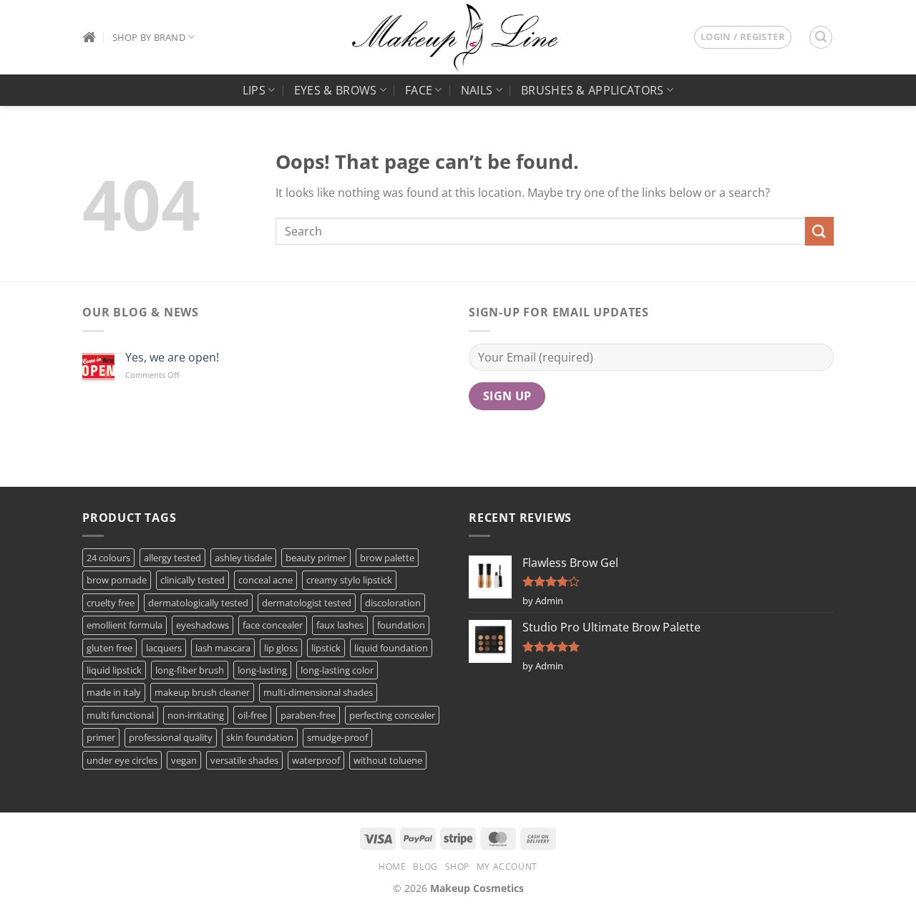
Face (418, 90)
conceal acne (265, 579)
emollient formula (124, 625)
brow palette (387, 557)
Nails (477, 90)
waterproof (316, 760)
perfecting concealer (392, 715)
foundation (401, 625)
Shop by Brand (148, 37)
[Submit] (819, 231)
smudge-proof (337, 737)
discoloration (393, 602)
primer (101, 737)
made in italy (114, 692)
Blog (425, 866)
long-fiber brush (189, 670)
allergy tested (172, 557)
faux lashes (340, 625)
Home (392, 866)
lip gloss (281, 647)
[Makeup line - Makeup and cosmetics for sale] (455, 37)
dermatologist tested (306, 602)
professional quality (171, 737)
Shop (457, 866)
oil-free (252, 715)
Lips (254, 90)
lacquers (164, 647)
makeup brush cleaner (202, 692)
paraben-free (308, 715)
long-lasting (262, 670)
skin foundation (259, 737)
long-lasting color (337, 670)
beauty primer (316, 557)
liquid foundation (391, 647)
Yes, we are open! (172, 357)
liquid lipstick (114, 670)
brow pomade (117, 579)
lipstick (326, 647)
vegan (184, 760)
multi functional (120, 715)
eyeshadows (202, 625)
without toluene (388, 760)
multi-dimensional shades (318, 692)
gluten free (109, 647)
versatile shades (244, 760)
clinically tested (192, 579)
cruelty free (111, 602)
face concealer (273, 625)
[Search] (820, 37)
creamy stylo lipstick (349, 579)
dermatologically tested (198, 602)
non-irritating (195, 715)
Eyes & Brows (335, 90)
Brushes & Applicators (592, 90)
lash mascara (222, 647)
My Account (507, 866)
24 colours (108, 557)
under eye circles (122, 760)
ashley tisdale (243, 557)
